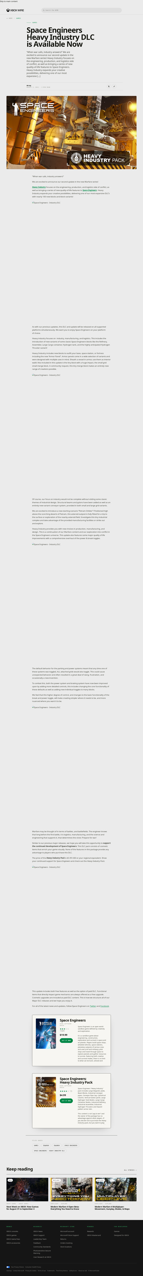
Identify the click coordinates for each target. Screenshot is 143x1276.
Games (36, 1145)
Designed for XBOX (121, 1235)
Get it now (66, 1040)
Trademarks (51, 1271)
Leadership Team (39, 1239)
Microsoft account (67, 1231)
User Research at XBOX (42, 1257)
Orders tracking (66, 1243)
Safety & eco (73, 1271)
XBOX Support (38, 1235)
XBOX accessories (13, 1243)
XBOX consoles (12, 1231)
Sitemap (9, 1271)
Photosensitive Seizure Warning (42, 1252)
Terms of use (42, 1271)
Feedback (37, 1243)
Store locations (66, 1247)
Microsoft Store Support (69, 1235)
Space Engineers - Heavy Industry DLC (49, 1151)
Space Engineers (90, 190)
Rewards (90, 1231)
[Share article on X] (109, 86)
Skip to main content (9, 1)
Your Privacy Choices (17, 1267)
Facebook (104, 1006)
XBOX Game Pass (13, 1239)
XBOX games (11, 1235)
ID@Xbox (57, 1145)
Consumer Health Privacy (33, 1267)
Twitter (93, 1006)
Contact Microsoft (18, 1271)
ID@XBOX (46, 1145)
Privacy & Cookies (30, 1271)
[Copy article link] (114, 86)
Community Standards (42, 1247)
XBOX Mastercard (94, 1235)
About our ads (82, 1271)
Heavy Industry (39, 187)
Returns (63, 1239)
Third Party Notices (62, 1271)
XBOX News (38, 1231)
